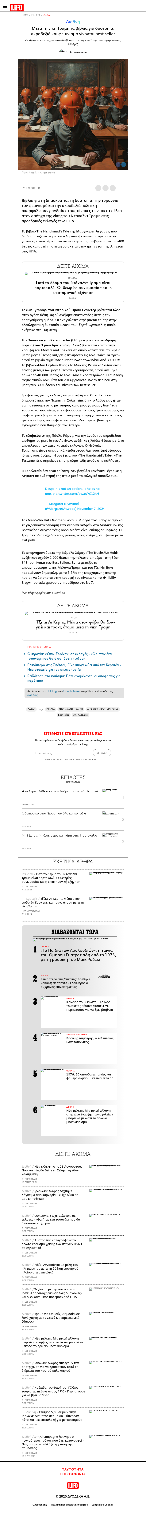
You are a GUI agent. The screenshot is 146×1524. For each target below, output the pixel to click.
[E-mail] (113, 188)
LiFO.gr (52, 691)
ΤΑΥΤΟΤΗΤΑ (73, 1469)
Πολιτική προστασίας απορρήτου (69, 1504)
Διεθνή (47, 15)
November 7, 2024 (91, 509)
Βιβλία (27, 200)
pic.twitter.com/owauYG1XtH (76, 494)
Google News (71, 691)
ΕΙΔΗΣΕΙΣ (35, 15)
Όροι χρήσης (40, 1504)
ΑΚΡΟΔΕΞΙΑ (80, 714)
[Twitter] (123, 164)
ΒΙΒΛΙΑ (50, 709)
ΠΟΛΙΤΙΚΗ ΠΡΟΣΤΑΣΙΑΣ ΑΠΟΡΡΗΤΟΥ (82, 759)
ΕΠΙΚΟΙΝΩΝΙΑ (73, 1474)
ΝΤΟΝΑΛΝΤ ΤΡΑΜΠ (71, 709)
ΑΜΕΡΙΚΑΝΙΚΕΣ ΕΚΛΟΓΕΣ (102, 709)
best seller (63, 714)
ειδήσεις (32, 695)
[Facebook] (118, 164)
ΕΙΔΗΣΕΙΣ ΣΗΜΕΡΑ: (39, 647)
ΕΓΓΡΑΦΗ (102, 752)
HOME (25, 15)
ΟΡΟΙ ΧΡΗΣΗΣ (52, 759)
